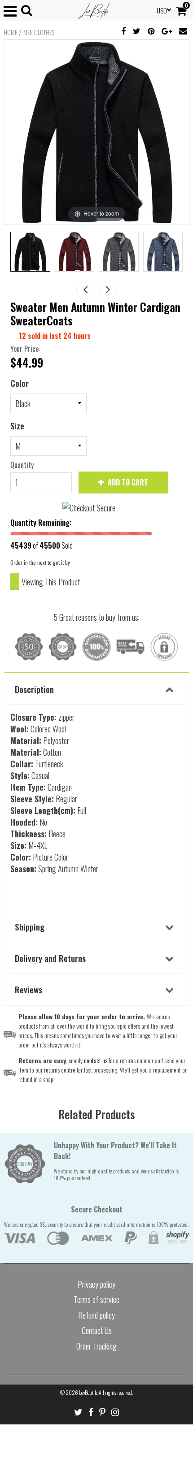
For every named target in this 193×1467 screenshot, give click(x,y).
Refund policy (96, 1315)
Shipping (29, 926)
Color (19, 383)
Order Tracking (96, 1346)
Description (34, 689)
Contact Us (97, 1330)
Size (17, 426)
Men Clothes (38, 32)
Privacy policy (96, 1284)
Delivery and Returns (50, 958)
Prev (85, 290)
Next (108, 290)
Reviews (28, 989)
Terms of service (96, 1299)
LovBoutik (88, 1392)
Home (10, 32)
